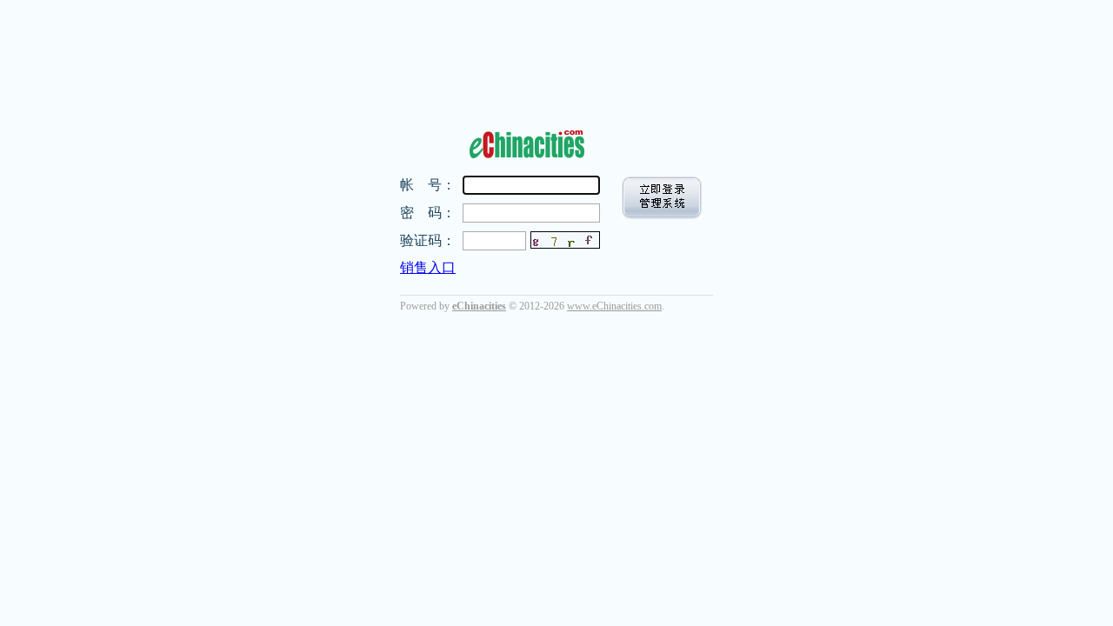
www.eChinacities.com (614, 306)
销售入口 (428, 267)
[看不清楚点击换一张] (565, 240)
